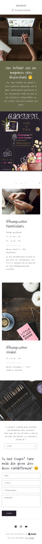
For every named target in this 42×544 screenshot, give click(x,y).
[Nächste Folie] (26, 183)
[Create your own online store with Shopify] (32, 534)
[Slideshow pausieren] (39, 183)
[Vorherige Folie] (16, 183)
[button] (21, 10)
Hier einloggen (29, 538)
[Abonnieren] (35, 446)
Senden (9, 513)
